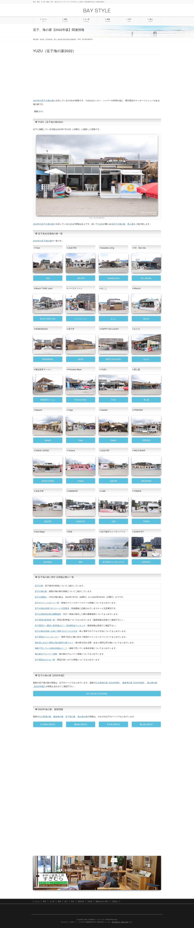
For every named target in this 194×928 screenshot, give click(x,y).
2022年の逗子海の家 (42, 241)
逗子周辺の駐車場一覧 (45, 620)
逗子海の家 (70, 717)
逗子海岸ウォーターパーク (113, 562)
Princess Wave (81, 400)
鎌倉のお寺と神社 (102, 901)
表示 (40, 111)
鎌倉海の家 (58, 717)
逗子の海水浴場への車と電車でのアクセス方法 (56, 631)
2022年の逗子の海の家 (43, 100)
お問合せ (115, 901)
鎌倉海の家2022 (80, 724)
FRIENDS (146, 440)
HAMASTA (80, 521)
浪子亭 (80, 359)
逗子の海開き (41, 597)
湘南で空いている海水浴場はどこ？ (51, 648)
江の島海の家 (45, 717)
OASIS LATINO (48, 481)
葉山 (72, 901)
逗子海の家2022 (113, 724)
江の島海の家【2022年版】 (108, 683)
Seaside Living (113, 278)
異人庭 (130, 224)
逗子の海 (39, 586)
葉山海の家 (82, 717)
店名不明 (80, 278)
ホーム (37, 901)
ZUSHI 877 (146, 562)
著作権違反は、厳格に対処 (120, 922)
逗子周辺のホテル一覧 (45, 660)
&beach (48, 440)
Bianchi (146, 319)
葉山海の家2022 (146, 724)
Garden (113, 440)
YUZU (70, 224)
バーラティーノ (80, 319)
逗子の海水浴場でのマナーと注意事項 (52, 608)
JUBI (113, 521)
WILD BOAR (146, 481)
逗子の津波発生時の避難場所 (48, 614)
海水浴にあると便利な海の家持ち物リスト (54, 643)
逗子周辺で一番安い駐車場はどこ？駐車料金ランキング (60, 625)
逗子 (66, 901)
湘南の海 (81, 901)
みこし (113, 319)
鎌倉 (59, 901)
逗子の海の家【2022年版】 (97, 694)
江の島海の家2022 (47, 724)
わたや (146, 359)
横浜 (44, 901)
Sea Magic (47, 562)
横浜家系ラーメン (48, 400)
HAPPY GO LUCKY (113, 359)
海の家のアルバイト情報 (46, 654)
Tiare (48, 278)
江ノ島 (52, 901)
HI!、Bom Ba (146, 278)
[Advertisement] (97, 76)
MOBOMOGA (47, 359)
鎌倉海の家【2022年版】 (133, 683)
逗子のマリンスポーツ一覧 (47, 603)
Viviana (81, 481)
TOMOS (146, 521)
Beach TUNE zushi (47, 319)
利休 (80, 562)
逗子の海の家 (119, 224)
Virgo (80, 440)
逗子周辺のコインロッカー (47, 637)
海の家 (89, 901)
